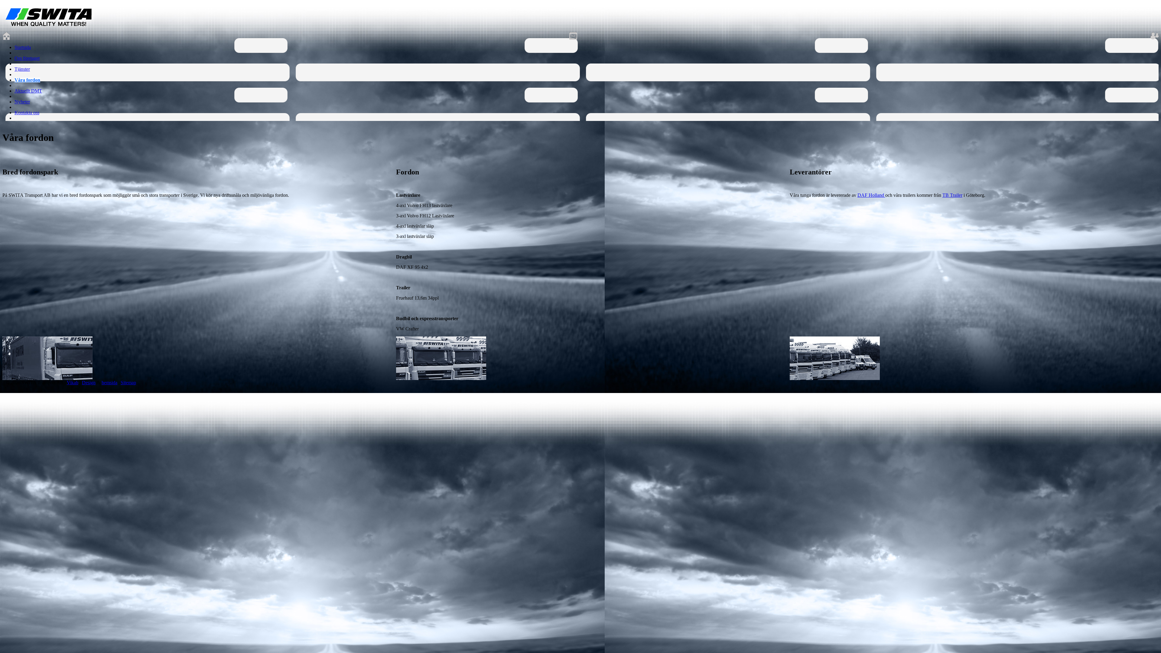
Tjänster (22, 69)
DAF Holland (871, 195)
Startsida (23, 47)
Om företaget (27, 58)
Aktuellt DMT (28, 90)
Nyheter (22, 101)
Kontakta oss (27, 112)
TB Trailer (952, 195)
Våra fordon (27, 80)
